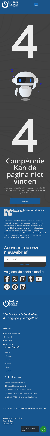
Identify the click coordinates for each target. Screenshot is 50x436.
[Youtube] (39, 279)
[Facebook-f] (7, 279)
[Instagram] (23, 279)
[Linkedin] (23, 287)
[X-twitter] (15, 279)
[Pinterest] (15, 287)
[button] (36, 4)
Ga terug (25, 201)
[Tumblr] (31, 279)
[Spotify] (7, 287)
